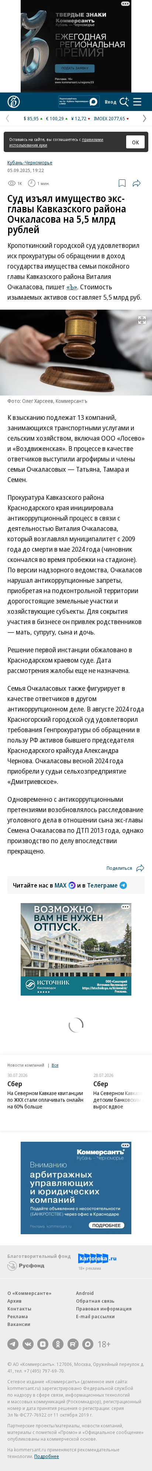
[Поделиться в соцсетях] (136, 183)
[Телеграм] (12, 1344)
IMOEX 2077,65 (109, 118)
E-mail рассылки (95, 1316)
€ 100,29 (55, 118)
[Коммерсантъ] (13, 101)
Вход (111, 101)
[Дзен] (42, 1344)
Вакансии (18, 1324)
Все (55, 1065)
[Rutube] (73, 1344)
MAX (60, 885)
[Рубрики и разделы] (137, 101)
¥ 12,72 (78, 118)
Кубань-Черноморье (29, 162)
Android (85, 1293)
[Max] (87, 1344)
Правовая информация (104, 1308)
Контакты (19, 1308)
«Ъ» (71, 286)
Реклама (17, 1316)
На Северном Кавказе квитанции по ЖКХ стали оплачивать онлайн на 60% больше (45, 1100)
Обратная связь (95, 1300)
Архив (14, 1300)
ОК (135, 142)
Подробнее (46, 1456)
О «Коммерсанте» (29, 1293)
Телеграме (102, 885)
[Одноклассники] (57, 1344)
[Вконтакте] (28, 1344)
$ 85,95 (31, 118)
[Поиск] (124, 101)
